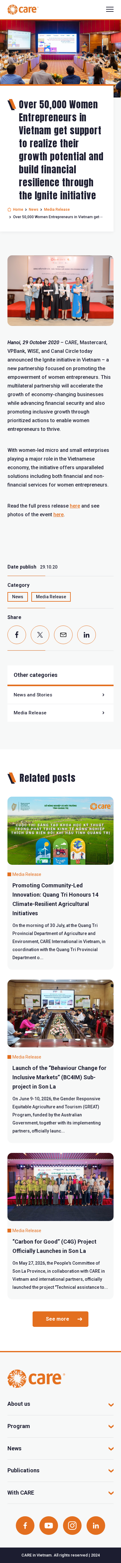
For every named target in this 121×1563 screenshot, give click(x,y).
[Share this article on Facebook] (16, 635)
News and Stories (33, 695)
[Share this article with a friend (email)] (63, 635)
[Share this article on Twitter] (40, 635)
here (75, 506)
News (33, 209)
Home (18, 209)
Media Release (57, 209)
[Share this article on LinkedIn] (86, 635)
